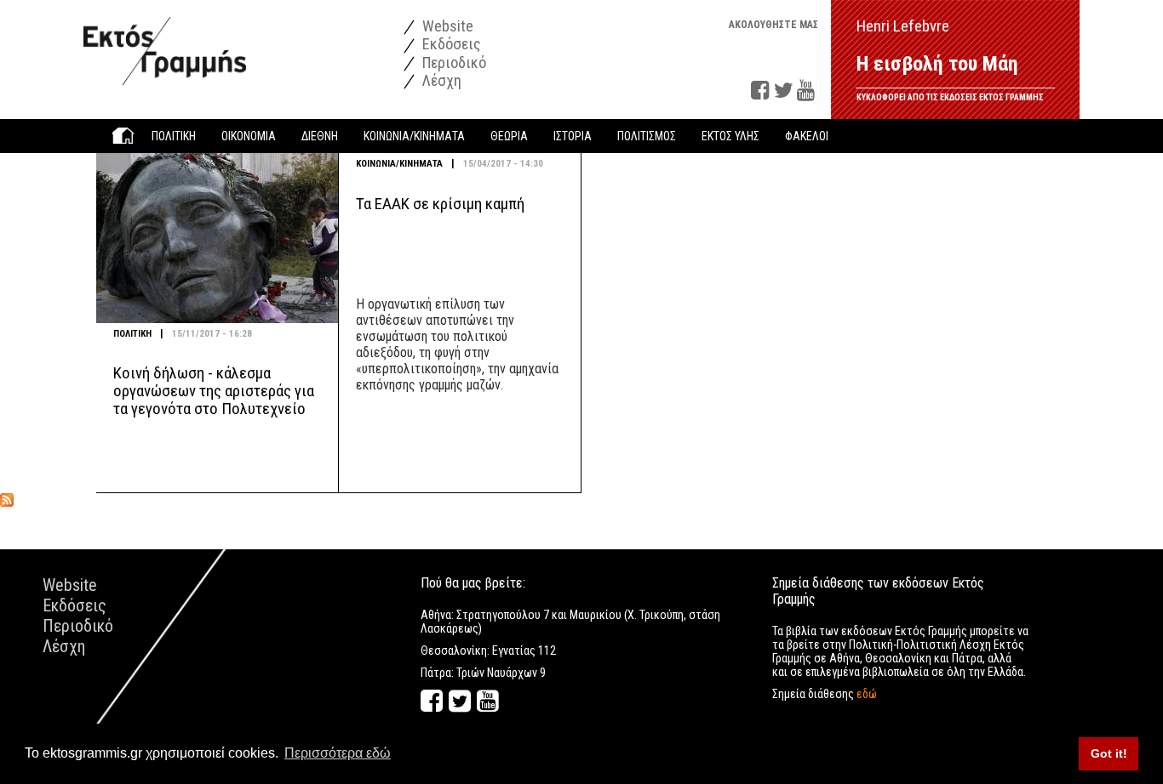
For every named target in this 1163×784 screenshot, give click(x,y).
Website (446, 26)
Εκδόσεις (450, 44)
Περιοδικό (452, 62)
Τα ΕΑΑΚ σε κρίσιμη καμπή (440, 203)
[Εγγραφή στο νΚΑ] (7, 499)
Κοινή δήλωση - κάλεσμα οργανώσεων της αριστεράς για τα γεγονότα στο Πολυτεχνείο (213, 390)
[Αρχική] (164, 42)
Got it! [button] (1109, 753)
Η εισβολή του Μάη (937, 64)
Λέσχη (440, 80)
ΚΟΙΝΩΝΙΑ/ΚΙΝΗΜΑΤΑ (399, 163)
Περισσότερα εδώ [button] (337, 753)
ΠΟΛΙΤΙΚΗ (132, 333)
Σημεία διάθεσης (824, 694)
